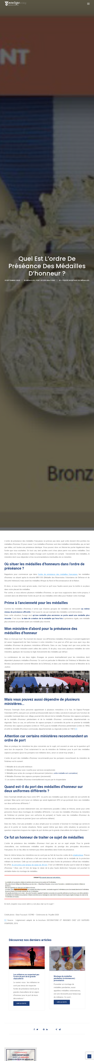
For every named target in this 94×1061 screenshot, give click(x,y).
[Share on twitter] (37, 1029)
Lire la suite (21, 1003)
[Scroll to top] (89, 1056)
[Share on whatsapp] (50, 1028)
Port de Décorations (45, 280)
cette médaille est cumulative (65, 773)
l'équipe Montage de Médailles (75, 280)
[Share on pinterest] (43, 1029)
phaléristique (78, 855)
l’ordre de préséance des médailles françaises (57, 574)
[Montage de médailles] (15, 3)
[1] (76, 729)
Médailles (30, 280)
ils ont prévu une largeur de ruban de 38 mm (29, 865)
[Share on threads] (40, 1028)
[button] (88, 3)
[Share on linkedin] (46, 1029)
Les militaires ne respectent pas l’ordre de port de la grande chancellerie (26, 977)
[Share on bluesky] (53, 1028)
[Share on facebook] (34, 1029)
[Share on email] (59, 1029)
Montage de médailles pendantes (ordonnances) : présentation (65, 978)
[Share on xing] (56, 1029)
